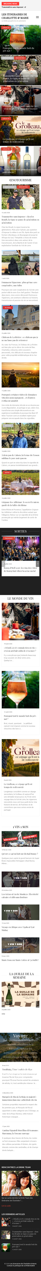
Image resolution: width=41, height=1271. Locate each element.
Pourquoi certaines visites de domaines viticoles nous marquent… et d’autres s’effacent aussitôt (19, 397)
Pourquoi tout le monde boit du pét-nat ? (18, 49)
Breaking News (10, 4)
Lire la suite (6, 1206)
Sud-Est (7, 472)
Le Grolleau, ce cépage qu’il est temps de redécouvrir (18, 140)
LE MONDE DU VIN (21, 598)
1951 (3, 1013)
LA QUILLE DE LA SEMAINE (21, 975)
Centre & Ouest (7, 58)
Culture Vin (6, 27)
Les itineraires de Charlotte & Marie (23, 1264)
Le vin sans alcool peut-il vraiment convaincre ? (20, 170)
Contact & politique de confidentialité (21, 1266)
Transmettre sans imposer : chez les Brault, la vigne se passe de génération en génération (20, 78)
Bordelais (8, 307)
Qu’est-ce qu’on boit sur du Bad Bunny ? (20, 854)
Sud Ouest (8, 425)
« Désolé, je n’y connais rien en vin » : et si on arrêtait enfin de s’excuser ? (20, 109)
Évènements (8, 538)
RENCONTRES (20, 58)
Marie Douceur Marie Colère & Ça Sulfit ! (20, 960)
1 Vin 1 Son (20, 827)
